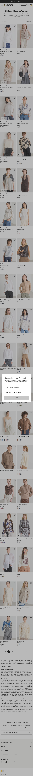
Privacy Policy (17, 392)
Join (16, 397)
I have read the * (14, 392)
